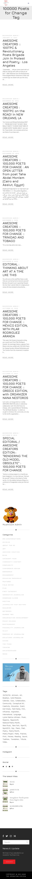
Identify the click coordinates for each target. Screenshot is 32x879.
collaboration (20, 701)
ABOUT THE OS (9, 545)
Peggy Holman (9, 621)
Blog (5, 555)
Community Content (12, 562)
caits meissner (15, 698)
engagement (8, 575)
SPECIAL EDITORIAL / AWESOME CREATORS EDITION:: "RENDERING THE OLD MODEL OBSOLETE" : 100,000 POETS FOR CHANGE (15, 454)
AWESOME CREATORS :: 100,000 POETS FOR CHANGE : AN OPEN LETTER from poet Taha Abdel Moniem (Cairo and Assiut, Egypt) (16, 170)
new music (7, 725)
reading (18, 736)
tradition (6, 739)
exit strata (7, 709)
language (17, 714)
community (7, 703)
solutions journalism (13, 637)
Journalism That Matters (14, 604)
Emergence (7, 571)
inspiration (15, 712)
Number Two (8, 614)
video (5, 742)
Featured (7, 581)
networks (7, 611)
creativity (6, 706)
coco (12, 701)
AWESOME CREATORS (11, 552)
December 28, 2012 (11, 100)
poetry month (14, 731)
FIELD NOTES (8, 585)
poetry (5, 731)
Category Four (10, 558)
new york (15, 725)
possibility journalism (13, 627)
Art (4, 548)
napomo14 (14, 720)
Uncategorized (10, 650)
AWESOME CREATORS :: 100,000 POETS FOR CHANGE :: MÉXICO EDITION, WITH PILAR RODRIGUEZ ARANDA (15, 323)
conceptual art (18, 703)
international (7, 714)
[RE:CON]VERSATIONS (12, 539)
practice (23, 734)
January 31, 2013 (10, 37)
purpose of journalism (13, 634)
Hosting (6, 601)
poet (23, 728)
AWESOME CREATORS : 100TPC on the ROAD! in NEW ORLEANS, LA (14, 111)
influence (6, 712)
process (10, 736)
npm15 (23, 725)
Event (22, 706)
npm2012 (6, 728)
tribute (23, 739)
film (23, 709)
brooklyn (6, 698)
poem (18, 728)
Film (5, 588)
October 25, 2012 (10, 308)
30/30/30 (6, 542)
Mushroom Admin (10, 35)
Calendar (6, 701)
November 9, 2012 (10, 220)
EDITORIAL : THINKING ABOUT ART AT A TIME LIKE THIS (15, 269)
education (15, 706)
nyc (12, 728)
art (21, 695)
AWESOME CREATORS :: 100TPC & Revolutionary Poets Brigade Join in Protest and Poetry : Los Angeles (15, 53)
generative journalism (13, 594)
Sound (5, 640)
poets (17, 734)
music (24, 717)
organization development (15, 617)
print (4, 736)
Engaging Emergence (12, 578)
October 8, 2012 (10, 435)
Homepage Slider (10, 598)
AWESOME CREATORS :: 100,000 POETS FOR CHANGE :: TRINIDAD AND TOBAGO (14, 232)
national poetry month (11, 723)
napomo (6, 720)
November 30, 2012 (11, 153)
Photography (9, 624)
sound (24, 736)
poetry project (8, 734)
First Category (10, 591)
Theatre (6, 647)
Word (5, 654)
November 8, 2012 (10, 261)
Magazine (7, 608)
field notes (16, 709)
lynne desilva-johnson (11, 717)
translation (15, 739)
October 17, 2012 (10, 373)
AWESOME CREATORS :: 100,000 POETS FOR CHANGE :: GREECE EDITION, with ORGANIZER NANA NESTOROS (15, 387)
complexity (8, 565)
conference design (11, 568)
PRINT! (5, 631)
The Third (7, 644)
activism (15, 695)
